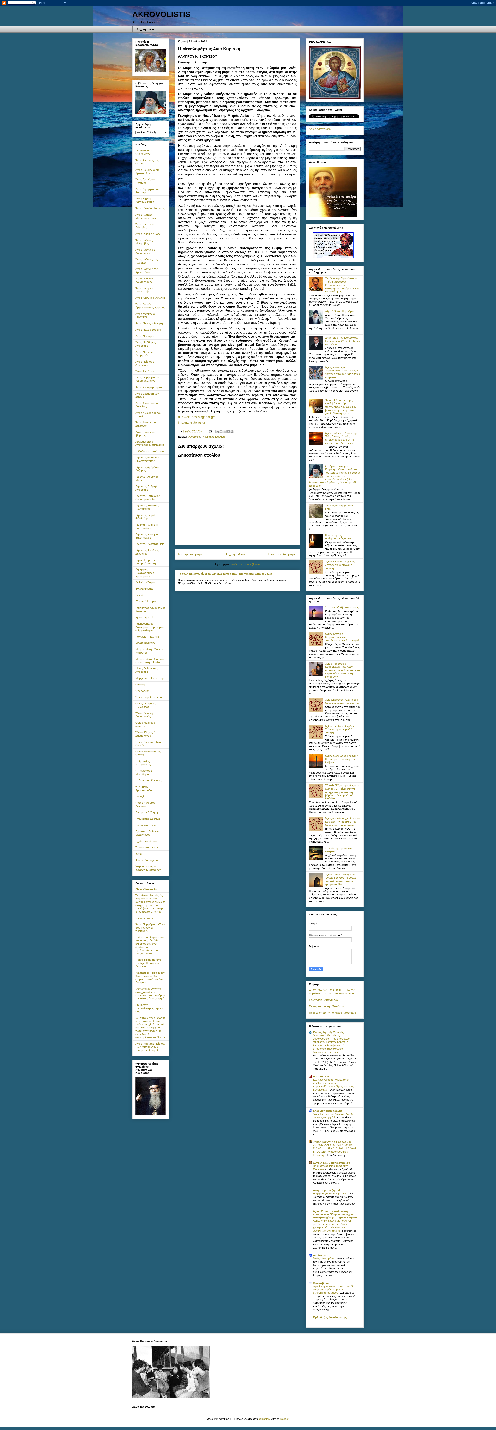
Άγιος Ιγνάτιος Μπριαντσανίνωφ (145, 216)
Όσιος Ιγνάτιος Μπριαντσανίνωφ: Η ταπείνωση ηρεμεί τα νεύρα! (342, 637)
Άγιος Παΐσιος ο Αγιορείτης (144, 363)
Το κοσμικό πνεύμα (147, 847)
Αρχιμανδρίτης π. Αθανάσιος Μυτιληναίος (149, 443)
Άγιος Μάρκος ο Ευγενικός (145, 315)
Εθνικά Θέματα (144, 588)
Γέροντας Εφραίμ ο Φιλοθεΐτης (146, 517)
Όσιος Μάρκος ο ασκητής (145, 724)
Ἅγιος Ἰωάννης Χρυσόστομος (144, 280)
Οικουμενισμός (144, 917)
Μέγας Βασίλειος (145, 642)
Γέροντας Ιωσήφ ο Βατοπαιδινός (146, 526)
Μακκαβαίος (321, 1283)
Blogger (284, 1418)
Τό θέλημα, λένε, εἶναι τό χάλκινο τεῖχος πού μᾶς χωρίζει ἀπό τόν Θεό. (225, 573)
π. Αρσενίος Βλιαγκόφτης (143, 763)
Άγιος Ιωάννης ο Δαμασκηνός (145, 251)
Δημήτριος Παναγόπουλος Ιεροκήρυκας (144, 573)
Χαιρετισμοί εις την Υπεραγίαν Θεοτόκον (148, 868)
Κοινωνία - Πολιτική (147, 636)
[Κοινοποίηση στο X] (225, 431)
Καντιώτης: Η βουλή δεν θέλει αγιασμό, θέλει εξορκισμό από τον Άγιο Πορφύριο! (150, 977)
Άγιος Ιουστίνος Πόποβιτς (144, 226)
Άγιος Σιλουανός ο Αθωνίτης (146, 405)
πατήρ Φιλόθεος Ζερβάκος (145, 804)
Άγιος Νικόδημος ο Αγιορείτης (146, 344)
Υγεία (138, 853)
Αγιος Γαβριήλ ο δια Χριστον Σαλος (147, 171)
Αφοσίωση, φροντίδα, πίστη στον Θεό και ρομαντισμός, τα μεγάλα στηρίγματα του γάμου (334, 1289)
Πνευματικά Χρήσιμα (147, 812)
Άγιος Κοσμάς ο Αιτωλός (150, 297)
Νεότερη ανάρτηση (191, 554)
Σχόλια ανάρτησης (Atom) (245, 564)
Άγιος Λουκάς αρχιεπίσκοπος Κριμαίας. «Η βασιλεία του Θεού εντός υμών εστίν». (342, 821)
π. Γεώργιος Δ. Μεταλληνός (144, 772)
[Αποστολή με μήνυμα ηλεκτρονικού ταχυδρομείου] (217, 431)
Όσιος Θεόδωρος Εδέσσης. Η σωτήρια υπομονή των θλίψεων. (342, 759)
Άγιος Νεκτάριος (145, 336)
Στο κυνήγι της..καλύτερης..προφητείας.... (150, 1008)
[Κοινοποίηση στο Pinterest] (232, 431)
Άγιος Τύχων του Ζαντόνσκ (145, 424)
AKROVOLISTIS (161, 14)
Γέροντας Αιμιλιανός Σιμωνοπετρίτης (147, 459)
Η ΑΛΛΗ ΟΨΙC (322, 1076)
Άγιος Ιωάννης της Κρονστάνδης (146, 270)
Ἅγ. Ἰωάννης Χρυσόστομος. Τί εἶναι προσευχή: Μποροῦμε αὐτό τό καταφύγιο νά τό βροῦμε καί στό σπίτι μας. (342, 285)
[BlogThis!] (221, 431)
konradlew (264, 1418)
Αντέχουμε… (321, 1255)
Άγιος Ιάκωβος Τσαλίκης (150, 208)
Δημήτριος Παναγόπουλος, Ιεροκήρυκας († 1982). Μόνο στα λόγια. (342, 341)
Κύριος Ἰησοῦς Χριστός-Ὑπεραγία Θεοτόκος (328, 1034)
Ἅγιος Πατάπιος (145, 371)
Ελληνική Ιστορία (145, 601)
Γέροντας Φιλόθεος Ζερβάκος (147, 552)
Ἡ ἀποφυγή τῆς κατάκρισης (342, 607)
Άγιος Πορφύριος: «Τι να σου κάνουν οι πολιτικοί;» (150, 927)
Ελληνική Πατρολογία (327, 1110)
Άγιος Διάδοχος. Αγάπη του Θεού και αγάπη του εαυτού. (342, 701)
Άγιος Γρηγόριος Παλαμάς (145, 181)
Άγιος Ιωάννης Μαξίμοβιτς (144, 242)
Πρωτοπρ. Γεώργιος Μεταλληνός (147, 833)
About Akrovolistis (146, 889)
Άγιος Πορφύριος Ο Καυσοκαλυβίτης (147, 379)
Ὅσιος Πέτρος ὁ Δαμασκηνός (145, 734)
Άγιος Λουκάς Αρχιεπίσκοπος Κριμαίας (150, 306)
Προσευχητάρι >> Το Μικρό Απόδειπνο (332, 1012)
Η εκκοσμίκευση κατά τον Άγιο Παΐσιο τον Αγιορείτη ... (148, 963)
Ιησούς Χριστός (144, 617)
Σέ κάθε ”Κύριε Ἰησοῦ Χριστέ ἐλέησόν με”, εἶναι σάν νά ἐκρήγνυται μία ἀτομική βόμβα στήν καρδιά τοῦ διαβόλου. (342, 792)
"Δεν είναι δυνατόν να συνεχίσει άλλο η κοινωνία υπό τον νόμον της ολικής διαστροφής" (150, 993)
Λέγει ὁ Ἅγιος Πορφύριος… (341, 311)
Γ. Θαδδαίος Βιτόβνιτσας (150, 451)
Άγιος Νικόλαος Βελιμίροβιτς (144, 353)
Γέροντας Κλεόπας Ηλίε (149, 543)
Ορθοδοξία (194, 436)
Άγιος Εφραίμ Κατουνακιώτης (144, 200)
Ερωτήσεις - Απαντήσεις (323, 999)
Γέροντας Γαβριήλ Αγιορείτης (146, 488)
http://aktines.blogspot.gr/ (196, 417)
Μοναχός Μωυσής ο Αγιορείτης (147, 670)
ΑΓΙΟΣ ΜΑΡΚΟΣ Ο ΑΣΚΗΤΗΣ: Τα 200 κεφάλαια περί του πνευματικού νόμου (332, 992)
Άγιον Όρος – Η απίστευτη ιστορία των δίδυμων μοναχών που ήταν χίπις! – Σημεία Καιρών (335, 1214)
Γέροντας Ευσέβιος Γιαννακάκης (147, 507)
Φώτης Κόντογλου (146, 860)
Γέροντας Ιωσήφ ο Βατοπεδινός (146, 536)
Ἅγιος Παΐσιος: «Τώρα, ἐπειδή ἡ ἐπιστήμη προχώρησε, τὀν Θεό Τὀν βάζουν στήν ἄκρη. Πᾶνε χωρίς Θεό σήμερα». (340, 407)
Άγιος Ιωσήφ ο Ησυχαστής (144, 290)
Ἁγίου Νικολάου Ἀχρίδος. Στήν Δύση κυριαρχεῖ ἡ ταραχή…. (340, 565)
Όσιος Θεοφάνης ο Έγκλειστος (146, 705)
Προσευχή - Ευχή (146, 824)
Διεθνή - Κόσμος (145, 582)
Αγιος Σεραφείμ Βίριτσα (149, 387)
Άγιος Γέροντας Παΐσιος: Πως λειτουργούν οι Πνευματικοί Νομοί (150, 1047)
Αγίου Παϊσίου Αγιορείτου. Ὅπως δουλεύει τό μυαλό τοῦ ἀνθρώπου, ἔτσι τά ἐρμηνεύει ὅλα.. (340, 879)
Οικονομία (141, 684)
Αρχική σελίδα (146, 29)
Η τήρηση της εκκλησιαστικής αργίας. (339, 537)
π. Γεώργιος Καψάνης (148, 780)
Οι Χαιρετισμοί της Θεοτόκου (326, 1006)
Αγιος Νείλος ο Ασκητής (149, 323)
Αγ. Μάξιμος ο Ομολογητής (143, 152)
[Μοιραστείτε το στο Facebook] (228, 431)
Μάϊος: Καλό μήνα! (324, 1258)
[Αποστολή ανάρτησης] (210, 431)
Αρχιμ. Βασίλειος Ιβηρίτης (145, 433)
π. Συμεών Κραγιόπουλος (144, 788)
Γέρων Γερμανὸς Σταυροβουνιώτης (146, 561)
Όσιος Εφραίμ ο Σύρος (149, 697)
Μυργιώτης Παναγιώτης (149, 678)
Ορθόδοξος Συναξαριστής (330, 1317)
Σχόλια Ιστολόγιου (146, 841)
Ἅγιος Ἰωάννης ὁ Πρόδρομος (332, 1141)
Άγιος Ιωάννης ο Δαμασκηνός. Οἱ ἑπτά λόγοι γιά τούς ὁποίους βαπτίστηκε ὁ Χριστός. (342, 372)
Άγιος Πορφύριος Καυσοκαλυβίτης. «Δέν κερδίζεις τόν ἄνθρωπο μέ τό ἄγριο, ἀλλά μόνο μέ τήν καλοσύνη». (342, 670)
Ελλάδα (140, 595)
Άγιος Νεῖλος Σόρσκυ (148, 329)
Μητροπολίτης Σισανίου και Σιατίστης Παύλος (149, 660)
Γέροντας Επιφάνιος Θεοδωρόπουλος (147, 497)
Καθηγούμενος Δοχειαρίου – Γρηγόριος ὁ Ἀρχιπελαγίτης (149, 627)
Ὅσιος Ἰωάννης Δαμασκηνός (144, 715)
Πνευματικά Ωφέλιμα (213, 436)
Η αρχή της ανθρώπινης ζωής (330, 1193)
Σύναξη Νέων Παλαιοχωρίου (331, 1162)
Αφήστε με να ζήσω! (326, 1190)
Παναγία (140, 796)
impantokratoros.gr (191, 422)
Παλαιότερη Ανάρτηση (281, 554)
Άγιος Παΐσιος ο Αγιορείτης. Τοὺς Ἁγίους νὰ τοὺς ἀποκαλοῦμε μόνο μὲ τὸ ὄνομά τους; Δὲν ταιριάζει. (341, 438)
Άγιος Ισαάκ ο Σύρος (148, 233)
